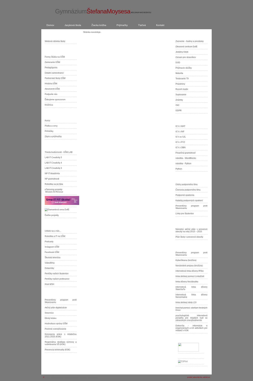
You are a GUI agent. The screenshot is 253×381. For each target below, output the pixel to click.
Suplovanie (181, 94)
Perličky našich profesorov (57, 279)
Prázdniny (180, 84)
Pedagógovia (51, 67)
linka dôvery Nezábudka (187, 281)
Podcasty (49, 241)
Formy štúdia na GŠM (55, 57)
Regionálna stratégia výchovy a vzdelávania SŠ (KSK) (61, 343)
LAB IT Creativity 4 (53, 163)
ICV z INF (180, 131)
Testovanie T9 (182, 78)
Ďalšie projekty (52, 215)
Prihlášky (49, 131)
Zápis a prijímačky (53, 136)
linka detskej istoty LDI (186, 302)
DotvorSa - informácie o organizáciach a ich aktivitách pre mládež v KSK (191, 328)
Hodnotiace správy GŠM (56, 323)
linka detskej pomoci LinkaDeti (190, 276)
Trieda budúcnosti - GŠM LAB (58, 152)
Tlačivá (142, 25)
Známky (179, 100)
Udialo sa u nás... (53, 231)
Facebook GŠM (52, 252)
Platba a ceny (51, 126)
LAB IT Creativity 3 (53, 168)
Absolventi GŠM (52, 89)
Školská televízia (52, 257)
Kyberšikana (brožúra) (186, 260)
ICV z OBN (181, 147)
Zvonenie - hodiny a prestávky (190, 41)
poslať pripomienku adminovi (198, 377)
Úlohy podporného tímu (187, 184)
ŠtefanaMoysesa (92, 11)
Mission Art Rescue (54, 192)
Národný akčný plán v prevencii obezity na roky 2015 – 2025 (191, 230)
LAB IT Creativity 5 (53, 157)
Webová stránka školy (55, 41)
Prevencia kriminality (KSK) (57, 350)
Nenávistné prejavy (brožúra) (189, 265)
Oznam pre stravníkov (186, 57)
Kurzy (47, 120)
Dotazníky (49, 268)
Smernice (49, 313)
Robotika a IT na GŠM (55, 236)
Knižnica (49, 105)
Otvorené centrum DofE (187, 46)
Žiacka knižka (98, 25)
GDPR (179, 110)
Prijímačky (122, 25)
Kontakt (160, 25)
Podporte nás (51, 94)
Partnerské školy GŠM (55, 78)
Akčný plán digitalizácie (56, 307)
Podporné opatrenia (185, 195)
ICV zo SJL (181, 137)
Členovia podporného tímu (188, 190)
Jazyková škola (73, 25)
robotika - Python (183, 163)
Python (179, 169)
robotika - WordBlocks (186, 158)
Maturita (179, 73)
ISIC (178, 105)
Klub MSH (49, 284)
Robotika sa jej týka (54, 184)
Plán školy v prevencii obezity (189, 237)
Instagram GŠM (52, 247)
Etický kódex (50, 318)
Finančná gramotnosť (186, 153)
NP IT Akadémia (52, 173)
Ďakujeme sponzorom (55, 99)
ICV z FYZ (180, 142)
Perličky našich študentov (56, 273)
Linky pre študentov (185, 213)
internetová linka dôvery (190, 271)
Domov (50, 25)
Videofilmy (50, 263)
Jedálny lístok (182, 52)
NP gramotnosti (52, 179)
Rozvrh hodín (182, 89)
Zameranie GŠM (52, 62)
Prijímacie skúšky (184, 68)
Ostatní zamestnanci (54, 73)
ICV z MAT (180, 126)
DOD (178, 62)
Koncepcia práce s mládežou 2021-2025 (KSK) (61, 335)
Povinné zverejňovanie (55, 329)
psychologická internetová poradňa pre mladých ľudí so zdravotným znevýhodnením (191, 318)
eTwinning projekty (53, 189)
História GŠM (51, 83)
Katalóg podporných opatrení (189, 200)
